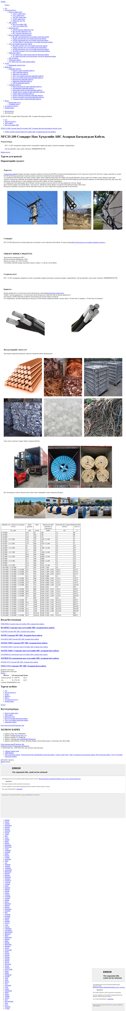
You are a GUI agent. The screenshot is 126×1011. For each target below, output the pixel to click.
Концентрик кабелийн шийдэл (23, 79)
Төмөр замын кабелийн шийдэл (23, 93)
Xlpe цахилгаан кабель (12, 755)
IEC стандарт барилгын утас (22, 33)
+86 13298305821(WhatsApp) (26, 739)
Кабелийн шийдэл (15, 69)
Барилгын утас (14, 28)
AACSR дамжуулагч (19, 17)
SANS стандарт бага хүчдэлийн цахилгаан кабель (29, 38)
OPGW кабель (13, 58)
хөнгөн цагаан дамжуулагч (55, 293)
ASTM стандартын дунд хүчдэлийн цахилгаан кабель (31, 49)
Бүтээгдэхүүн (9, 111)
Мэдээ (7, 101)
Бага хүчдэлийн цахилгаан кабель (20, 35)
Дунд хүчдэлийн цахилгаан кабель (20, 44)
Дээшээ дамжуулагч (62, 755)
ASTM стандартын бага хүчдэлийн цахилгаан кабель (30, 40)
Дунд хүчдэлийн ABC (20, 26)
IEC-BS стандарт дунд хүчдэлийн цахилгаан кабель (30, 46)
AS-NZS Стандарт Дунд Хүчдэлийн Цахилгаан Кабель (31, 51)
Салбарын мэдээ (14, 104)
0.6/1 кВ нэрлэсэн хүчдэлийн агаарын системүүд (88, 242)
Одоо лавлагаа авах (7, 744)
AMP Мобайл (9, 753)
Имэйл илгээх (5, 152)
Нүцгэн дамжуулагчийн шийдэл (23, 70)
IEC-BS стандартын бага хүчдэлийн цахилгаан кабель (31, 37)
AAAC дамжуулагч (19, 14)
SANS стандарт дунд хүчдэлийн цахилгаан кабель (30, 47)
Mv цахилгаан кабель (103, 755)
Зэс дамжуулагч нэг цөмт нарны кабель (22, 62)
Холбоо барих (9, 108)
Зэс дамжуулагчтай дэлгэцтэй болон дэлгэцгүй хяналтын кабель (34, 56)
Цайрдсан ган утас (19, 21)
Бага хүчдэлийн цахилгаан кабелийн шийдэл (28, 77)
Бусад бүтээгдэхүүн (7, 725)
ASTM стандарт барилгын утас (23, 30)
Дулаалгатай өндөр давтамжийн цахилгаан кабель (38, 755)
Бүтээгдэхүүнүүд (10, 10)
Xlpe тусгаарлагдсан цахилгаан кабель (82, 755)
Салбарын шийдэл (15, 85)
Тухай (7, 63)
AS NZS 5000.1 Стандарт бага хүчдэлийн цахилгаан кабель (33, 42)
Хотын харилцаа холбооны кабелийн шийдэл (28, 95)
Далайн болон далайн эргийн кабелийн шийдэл (29, 92)
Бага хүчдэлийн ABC (20, 24)
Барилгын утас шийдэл (20, 74)
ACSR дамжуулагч (19, 19)
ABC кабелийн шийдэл (20, 72)
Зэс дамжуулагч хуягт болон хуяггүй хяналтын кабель (31, 54)
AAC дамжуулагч (18, 15)
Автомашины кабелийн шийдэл (23, 88)
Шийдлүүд (8, 67)
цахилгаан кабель (11, 174)
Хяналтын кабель (14, 53)
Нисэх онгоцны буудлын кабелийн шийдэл (27, 86)
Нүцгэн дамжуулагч (15, 12)
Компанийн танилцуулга (17, 65)
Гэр (6, 8)
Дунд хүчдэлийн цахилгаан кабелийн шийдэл (28, 76)
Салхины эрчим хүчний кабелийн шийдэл (27, 99)
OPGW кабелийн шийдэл (21, 83)
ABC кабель (13, 22)
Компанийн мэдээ (15, 102)
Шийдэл (7, 696)
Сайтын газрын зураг (12, 751)
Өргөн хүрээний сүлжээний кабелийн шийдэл (28, 97)
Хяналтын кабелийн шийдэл (22, 81)
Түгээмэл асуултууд (11, 106)
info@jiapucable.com (20, 735)
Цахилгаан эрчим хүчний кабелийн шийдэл (27, 90)
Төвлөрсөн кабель (15, 60)
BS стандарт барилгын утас (22, 31)
